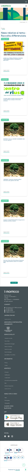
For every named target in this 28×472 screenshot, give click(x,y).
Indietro (3, 28)
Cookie (6, 365)
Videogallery (7, 403)
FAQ (5, 383)
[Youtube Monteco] (12, 436)
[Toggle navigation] (25, 2)
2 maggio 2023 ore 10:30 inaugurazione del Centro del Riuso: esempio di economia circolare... (13, 99)
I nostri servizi (7, 377)
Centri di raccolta (8, 349)
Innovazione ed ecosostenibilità (11, 380)
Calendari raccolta (8, 338)
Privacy (6, 362)
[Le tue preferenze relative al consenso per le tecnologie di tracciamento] (25, 469)
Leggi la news (6, 70)
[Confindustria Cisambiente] (8, 327)
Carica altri (14, 282)
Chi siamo (7, 372)
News (6, 397)
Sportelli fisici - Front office (10, 354)
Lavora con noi (8, 319)
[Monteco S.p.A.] (6, 4)
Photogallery (7, 400)
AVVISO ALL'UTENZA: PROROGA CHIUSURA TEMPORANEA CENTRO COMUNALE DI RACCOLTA (13, 59)
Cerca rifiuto (7, 341)
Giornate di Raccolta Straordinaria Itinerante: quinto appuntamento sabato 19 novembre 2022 (13, 261)
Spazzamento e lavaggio (10, 343)
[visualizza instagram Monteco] (8, 436)
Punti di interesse (8, 352)
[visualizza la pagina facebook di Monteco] (5, 436)
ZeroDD (17, 469)
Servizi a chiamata (8, 346)
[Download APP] (14, 415)
